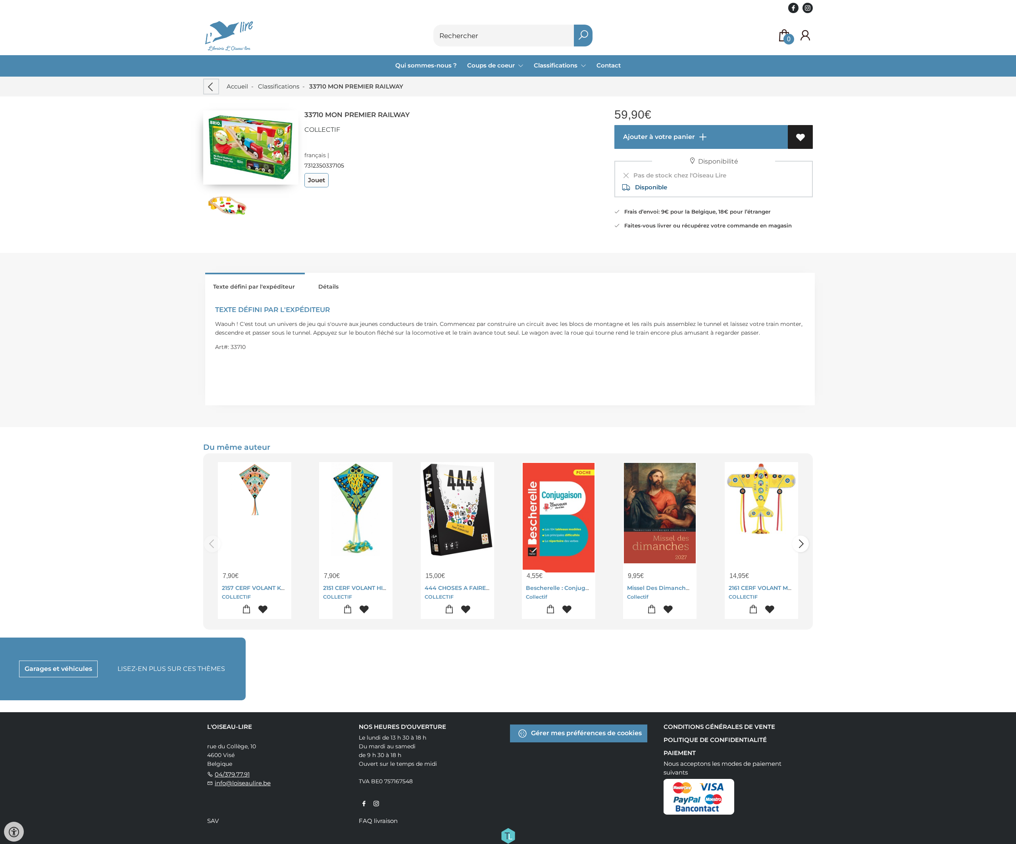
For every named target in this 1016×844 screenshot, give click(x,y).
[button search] (583, 35)
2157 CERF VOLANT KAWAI (259, 588)
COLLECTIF (322, 129)
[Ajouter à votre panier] (246, 609)
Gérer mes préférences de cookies (585, 732)
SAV (213, 821)
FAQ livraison (378, 821)
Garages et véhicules (58, 669)
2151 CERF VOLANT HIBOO (359, 588)
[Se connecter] (805, 35)
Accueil (237, 86)
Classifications (278, 86)
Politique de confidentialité (715, 740)
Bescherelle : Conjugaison (563, 588)
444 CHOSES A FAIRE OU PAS (467, 588)
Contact (609, 65)
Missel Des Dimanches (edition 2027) (680, 588)
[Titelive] (508, 834)
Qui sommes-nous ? (426, 65)
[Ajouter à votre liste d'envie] (800, 137)
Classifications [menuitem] (556, 65)
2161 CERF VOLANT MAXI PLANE (773, 588)
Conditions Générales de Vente (719, 726)
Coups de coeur (491, 65)
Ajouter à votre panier (658, 137)
